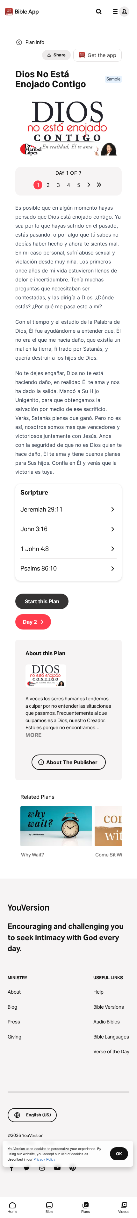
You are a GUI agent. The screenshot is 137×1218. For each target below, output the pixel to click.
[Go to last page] (99, 184)
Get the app (102, 55)
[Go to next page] (89, 184)
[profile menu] (120, 11)
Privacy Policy (44, 1159)
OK (119, 1153)
